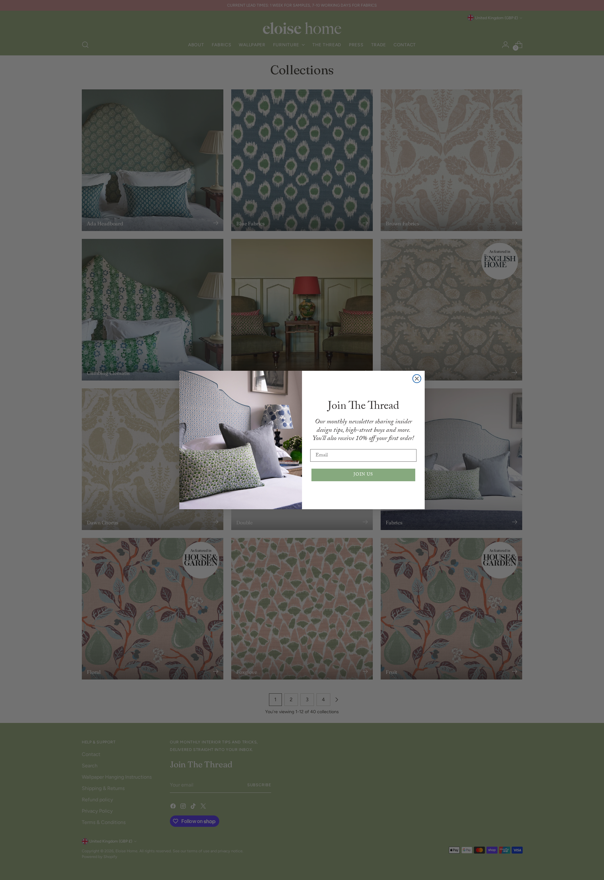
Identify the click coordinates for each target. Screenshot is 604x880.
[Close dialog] (417, 379)
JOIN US (363, 475)
